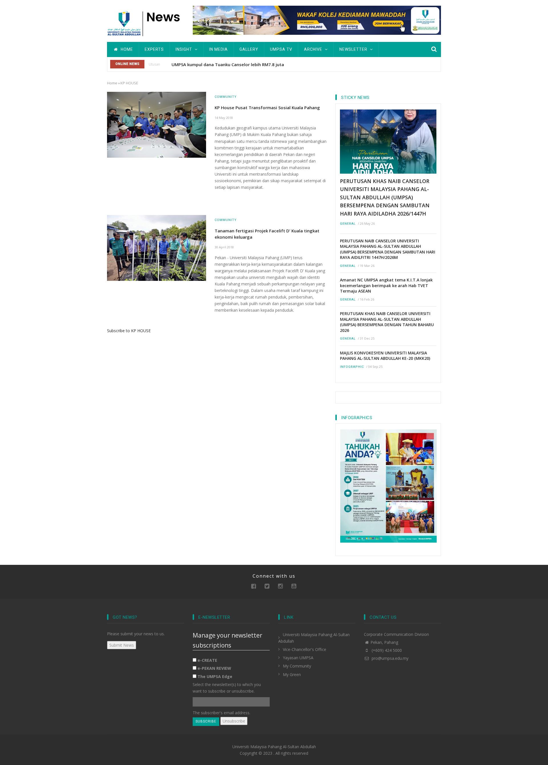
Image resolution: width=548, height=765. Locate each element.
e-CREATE (207, 660)
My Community (297, 666)
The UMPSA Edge (215, 676)
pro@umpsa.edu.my (389, 658)
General (348, 224)
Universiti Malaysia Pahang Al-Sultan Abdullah (274, 746)
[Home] (145, 22)
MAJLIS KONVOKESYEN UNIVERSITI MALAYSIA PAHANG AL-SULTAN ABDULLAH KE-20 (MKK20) (385, 355)
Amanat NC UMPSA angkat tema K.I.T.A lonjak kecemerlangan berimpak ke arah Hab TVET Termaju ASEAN (386, 285)
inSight (184, 49)
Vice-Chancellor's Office (304, 649)
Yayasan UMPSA (298, 657)
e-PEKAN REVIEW (214, 668)
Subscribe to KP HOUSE (129, 330)
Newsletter (353, 49)
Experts (154, 49)
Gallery (248, 49)
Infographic (352, 367)
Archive (313, 49)
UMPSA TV (281, 49)
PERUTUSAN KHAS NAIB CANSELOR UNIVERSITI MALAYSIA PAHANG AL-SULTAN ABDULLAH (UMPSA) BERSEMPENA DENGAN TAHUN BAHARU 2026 (387, 322)
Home (126, 49)
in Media (218, 49)
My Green (292, 674)
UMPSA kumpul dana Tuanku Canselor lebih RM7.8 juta (228, 64)
